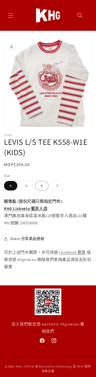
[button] (11, 15)
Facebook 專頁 (72, 252)
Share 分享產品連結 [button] (27, 238)
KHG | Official (25, 366)
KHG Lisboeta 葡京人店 (25, 208)
